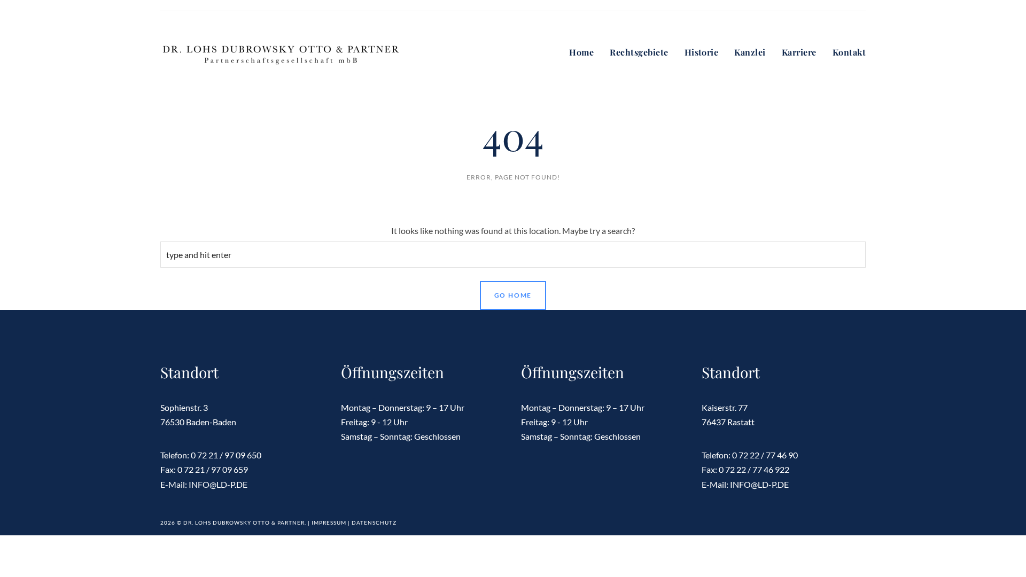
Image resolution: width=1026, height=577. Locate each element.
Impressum (329, 522)
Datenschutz (374, 522)
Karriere (799, 52)
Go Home (513, 295)
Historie (702, 52)
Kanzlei (749, 52)
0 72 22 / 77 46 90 (765, 455)
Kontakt (849, 52)
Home (581, 52)
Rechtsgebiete (639, 52)
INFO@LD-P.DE (218, 484)
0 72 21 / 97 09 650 (226, 455)
